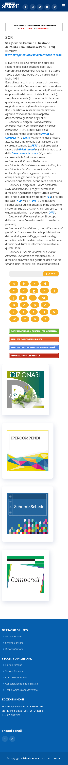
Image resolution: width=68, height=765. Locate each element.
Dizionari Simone (14, 649)
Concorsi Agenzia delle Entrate (21, 684)
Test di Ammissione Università (21, 690)
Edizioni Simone (13, 636)
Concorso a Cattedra (16, 677)
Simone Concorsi (14, 643)
